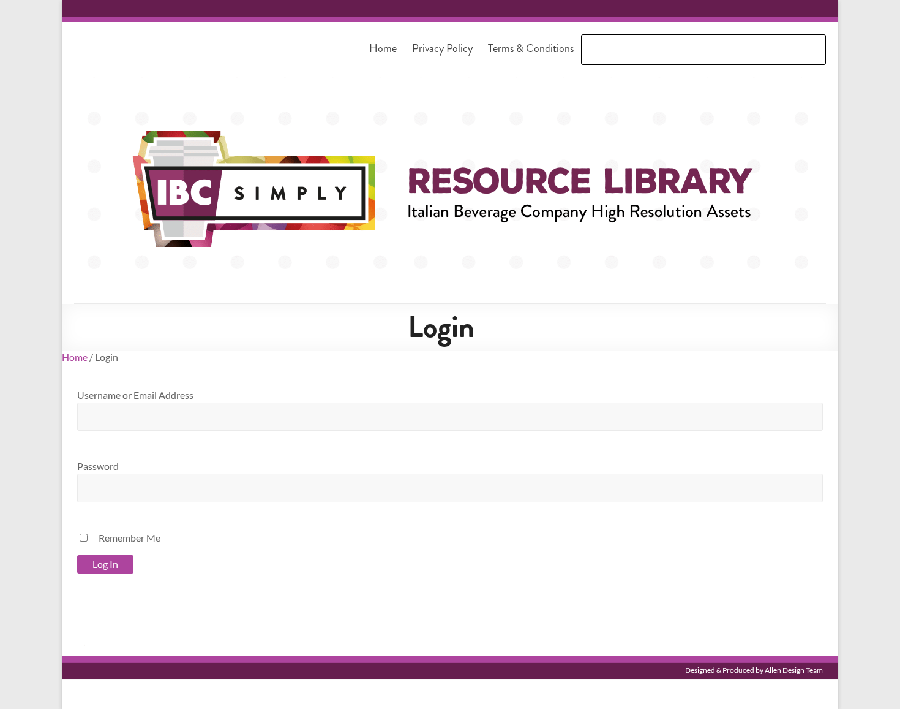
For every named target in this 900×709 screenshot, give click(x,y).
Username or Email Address (135, 395)
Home (383, 48)
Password (98, 466)
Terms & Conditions (531, 48)
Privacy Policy (442, 48)
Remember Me (129, 538)
